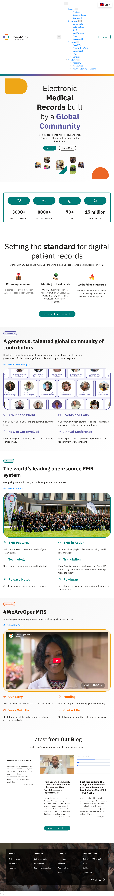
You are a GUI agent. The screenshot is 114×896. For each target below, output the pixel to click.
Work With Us (18, 710)
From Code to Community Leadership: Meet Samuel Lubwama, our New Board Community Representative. (57, 787)
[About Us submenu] (77, 42)
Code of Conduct (65, 872)
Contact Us (71, 710)
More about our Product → (57, 314)
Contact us (87, 872)
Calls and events (40, 859)
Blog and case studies (42, 868)
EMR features (14, 859)
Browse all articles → (57, 828)
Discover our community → (16, 364)
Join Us (49, 148)
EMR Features (18, 542)
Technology (16, 559)
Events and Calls (76, 415)
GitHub (86, 868)
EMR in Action (73, 542)
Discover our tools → (13, 488)
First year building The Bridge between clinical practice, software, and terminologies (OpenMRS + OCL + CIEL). (93, 787)
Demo (105, 37)
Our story (62, 859)
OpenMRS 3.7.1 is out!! (19, 760)
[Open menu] (59, 37)
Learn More (67, 148)
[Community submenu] (80, 21)
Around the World (21, 415)
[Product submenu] (76, 9)
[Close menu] (66, 3)
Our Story (15, 696)
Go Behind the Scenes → (15, 625)
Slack (85, 863)
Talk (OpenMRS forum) (92, 859)
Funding (69, 696)
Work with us (63, 868)
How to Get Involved (23, 431)
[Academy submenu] (78, 60)
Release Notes (19, 579)
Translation (72, 559)
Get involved (39, 863)
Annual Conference (77, 431)
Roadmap (70, 579)
